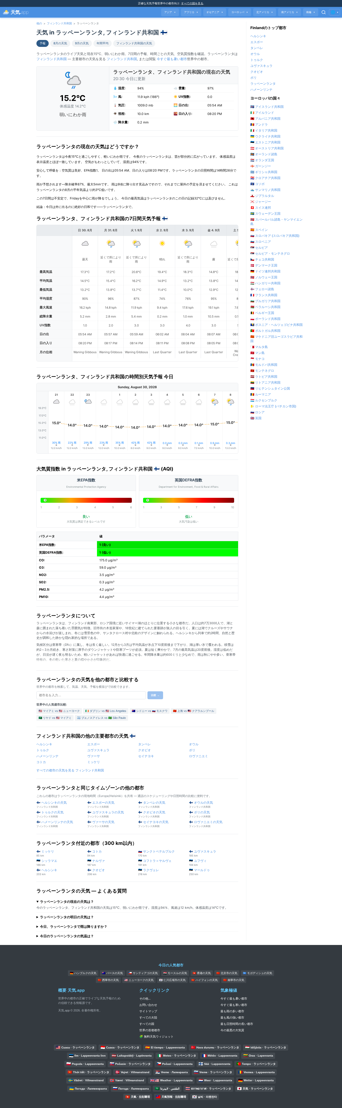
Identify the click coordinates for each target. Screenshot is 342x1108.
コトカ (41, 762)
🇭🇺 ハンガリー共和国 (265, 283)
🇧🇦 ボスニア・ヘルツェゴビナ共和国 (276, 325)
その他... (145, 998)
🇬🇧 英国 (255, 418)
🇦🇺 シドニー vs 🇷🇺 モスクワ (149, 710)
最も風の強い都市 (232, 1017)
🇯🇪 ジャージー (260, 202)
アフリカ (191, 12)
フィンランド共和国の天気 (134, 43)
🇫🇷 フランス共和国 (263, 295)
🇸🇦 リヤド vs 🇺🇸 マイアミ (55, 717)
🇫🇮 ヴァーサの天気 (100, 824)
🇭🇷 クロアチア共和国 (265, 178)
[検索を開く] (323, 12)
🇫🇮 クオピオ (96, 872)
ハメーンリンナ (47, 756)
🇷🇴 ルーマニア (260, 394)
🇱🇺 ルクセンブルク (263, 400)
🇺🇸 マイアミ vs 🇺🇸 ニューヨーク (59, 710)
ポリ (192, 750)
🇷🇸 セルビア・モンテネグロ (270, 253)
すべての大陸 (148, 1017)
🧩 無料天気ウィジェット (156, 1036)
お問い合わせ (148, 1004)
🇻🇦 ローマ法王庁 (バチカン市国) (273, 406)
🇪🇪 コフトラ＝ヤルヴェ (155, 862)
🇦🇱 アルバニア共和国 (265, 118)
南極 (310, 12)
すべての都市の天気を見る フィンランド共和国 (70, 770)
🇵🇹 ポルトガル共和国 (265, 331)
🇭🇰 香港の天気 (202, 973)
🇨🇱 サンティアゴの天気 (143, 973)
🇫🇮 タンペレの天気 (151, 804)
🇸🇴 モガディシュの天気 (257, 973)
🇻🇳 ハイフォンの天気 (204, 980)
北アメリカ (264, 12)
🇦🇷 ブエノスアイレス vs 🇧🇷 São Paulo (101, 717)
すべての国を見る (192, 3)
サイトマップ (148, 1011)
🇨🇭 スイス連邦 (260, 208)
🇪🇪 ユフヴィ (198, 862)
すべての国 (146, 1023)
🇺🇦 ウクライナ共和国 (265, 136)
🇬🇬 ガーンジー (260, 166)
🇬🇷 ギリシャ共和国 (263, 172)
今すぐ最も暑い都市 (172, 59)
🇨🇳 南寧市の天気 (233, 980)
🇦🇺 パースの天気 (112, 973)
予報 (43, 43)
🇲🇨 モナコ (257, 359)
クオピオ (144, 750)
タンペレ (144, 744)
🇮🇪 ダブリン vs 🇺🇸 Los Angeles (105, 710)
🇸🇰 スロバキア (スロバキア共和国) (274, 236)
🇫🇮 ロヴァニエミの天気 (205, 824)
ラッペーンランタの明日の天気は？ (67, 917)
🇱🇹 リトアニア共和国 (265, 382)
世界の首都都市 (149, 1030)
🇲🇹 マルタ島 (259, 347)
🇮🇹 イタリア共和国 (263, 130)
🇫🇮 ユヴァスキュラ (202, 853)
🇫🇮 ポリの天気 (199, 814)
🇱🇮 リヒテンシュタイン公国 (270, 388)
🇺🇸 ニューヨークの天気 (139, 980)
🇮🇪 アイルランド (262, 113)
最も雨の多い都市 (232, 1011)
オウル (194, 744)
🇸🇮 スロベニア (260, 242)
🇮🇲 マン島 (257, 353)
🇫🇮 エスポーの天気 (100, 804)
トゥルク (42, 750)
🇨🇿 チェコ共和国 (262, 259)
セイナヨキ (146, 756)
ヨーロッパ (239, 12)
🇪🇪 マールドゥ (199, 872)
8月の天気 (60, 43)
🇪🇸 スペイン (259, 230)
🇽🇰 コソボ (257, 184)
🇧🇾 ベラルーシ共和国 (265, 307)
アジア (170, 12)
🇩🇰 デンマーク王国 (263, 265)
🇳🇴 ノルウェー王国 (263, 277)
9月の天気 (82, 43)
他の (39, 23)
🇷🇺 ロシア (257, 412)
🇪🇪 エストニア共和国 (265, 142)
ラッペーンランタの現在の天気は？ (67, 902)
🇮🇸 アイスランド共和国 (267, 107)
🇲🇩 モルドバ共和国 (263, 365)
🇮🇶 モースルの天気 (175, 973)
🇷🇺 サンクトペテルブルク (156, 853)
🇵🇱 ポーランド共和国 (265, 319)
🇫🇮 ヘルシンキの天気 (51, 804)
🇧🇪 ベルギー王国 (262, 313)
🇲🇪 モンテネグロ (262, 371)
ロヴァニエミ (198, 756)
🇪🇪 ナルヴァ (96, 862)
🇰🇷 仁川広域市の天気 (172, 980)
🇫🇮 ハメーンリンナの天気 (54, 824)
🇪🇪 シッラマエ (46, 862)
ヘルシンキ (44, 744)
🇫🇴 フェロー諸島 (262, 289)
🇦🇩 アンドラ (259, 124)
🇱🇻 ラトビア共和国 (263, 377)
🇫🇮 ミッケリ (45, 853)
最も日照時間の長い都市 (236, 1023)
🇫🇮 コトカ (94, 853)
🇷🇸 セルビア (259, 247)
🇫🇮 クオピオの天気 (151, 814)
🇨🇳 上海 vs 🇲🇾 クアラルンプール (193, 710)
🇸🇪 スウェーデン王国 (265, 213)
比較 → (155, 695)
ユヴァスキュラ (98, 750)
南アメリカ (289, 12)
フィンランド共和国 (59, 23)
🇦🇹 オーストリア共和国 (267, 148)
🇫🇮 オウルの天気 (201, 804)
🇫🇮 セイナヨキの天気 (153, 824)
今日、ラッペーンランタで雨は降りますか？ (73, 927)
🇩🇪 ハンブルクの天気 (83, 973)
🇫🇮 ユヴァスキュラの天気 (105, 814)
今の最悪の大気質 (232, 1030)
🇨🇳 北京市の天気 (226, 973)
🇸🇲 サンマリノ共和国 (265, 190)
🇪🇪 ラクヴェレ (148, 872)
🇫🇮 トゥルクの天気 (50, 814)
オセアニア (214, 12)
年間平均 (102, 43)
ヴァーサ (93, 756)
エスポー (93, 744)
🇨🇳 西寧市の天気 (108, 980)
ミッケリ (93, 762)
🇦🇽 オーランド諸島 (263, 154)
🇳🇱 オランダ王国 (262, 160)
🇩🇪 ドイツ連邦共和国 (265, 271)
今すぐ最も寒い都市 (233, 1004)
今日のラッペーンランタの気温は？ (67, 936)
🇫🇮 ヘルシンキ (46, 872)
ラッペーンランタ (263, 83)
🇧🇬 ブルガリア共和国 (265, 301)
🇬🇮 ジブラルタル (262, 196)
